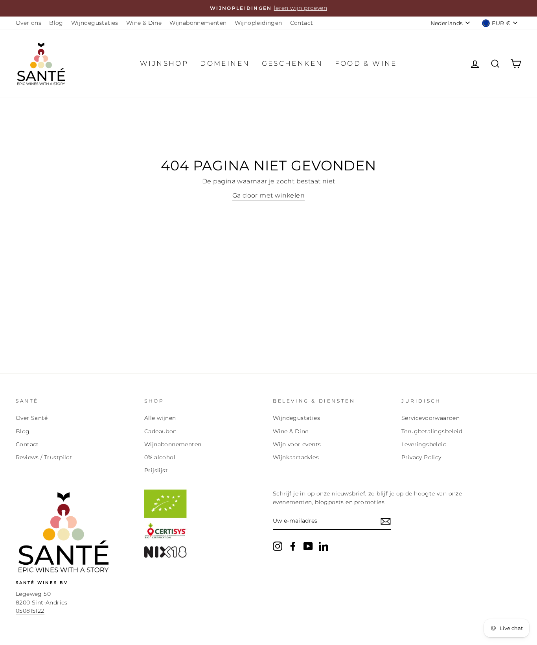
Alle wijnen (160, 418)
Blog (56, 23)
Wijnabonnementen (197, 23)
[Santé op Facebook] (293, 546)
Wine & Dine (144, 23)
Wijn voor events (297, 444)
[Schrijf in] (386, 521)
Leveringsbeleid (424, 444)
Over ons (28, 23)
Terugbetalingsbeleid (431, 431)
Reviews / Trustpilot (44, 457)
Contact (301, 23)
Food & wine (366, 63)
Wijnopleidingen (258, 23)
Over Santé (32, 418)
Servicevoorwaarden (430, 418)
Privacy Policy (421, 457)
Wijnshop (164, 63)
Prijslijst (156, 470)
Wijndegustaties (94, 23)
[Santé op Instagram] (277, 546)
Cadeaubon (160, 431)
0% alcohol (159, 457)
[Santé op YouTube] (308, 546)
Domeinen (225, 63)
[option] (268, 8)
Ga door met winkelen (268, 195)
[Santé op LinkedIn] (323, 546)
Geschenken (292, 63)
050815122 (30, 611)
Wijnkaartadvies (296, 457)
